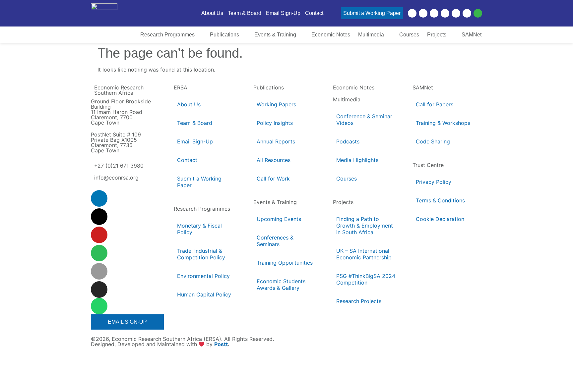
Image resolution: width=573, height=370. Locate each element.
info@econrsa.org (116, 177)
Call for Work (273, 178)
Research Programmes (202, 208)
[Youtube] (434, 13)
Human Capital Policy (204, 294)
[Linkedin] (412, 13)
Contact (187, 160)
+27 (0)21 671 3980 (119, 165)
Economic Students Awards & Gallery (281, 284)
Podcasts (347, 141)
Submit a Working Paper (199, 181)
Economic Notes (353, 87)
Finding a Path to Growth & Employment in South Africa (364, 226)
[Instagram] (467, 13)
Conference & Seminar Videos (364, 119)
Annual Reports (276, 141)
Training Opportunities (285, 262)
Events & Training (275, 202)
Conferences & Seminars (275, 240)
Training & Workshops (443, 123)
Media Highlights (357, 160)
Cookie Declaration (440, 219)
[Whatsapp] (478, 13)
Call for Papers (434, 104)
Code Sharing (433, 141)
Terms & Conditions (440, 200)
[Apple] (456, 13)
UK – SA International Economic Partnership (364, 254)
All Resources (273, 160)
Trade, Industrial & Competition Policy (201, 254)
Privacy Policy (433, 182)
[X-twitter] (423, 13)
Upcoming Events (279, 219)
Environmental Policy (203, 276)
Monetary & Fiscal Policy (199, 229)
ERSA (180, 87)
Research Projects (358, 301)
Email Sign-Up (195, 141)
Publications (268, 87)
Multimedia (346, 99)
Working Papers (276, 104)
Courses (346, 178)
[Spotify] (445, 13)
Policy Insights (275, 123)
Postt (221, 344)
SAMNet (423, 87)
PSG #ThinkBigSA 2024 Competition (365, 279)
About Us (189, 104)
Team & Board (194, 123)
